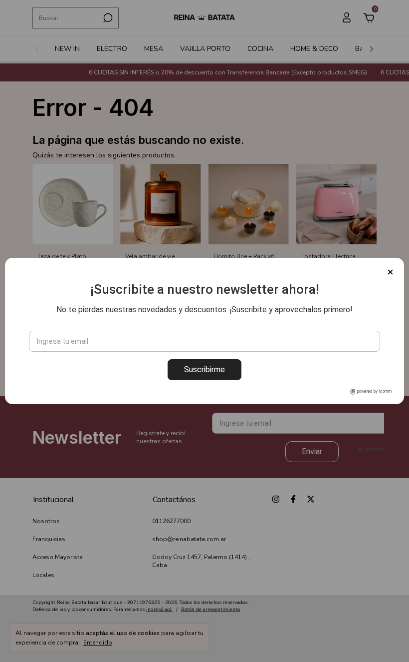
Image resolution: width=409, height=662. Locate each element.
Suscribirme (204, 369)
